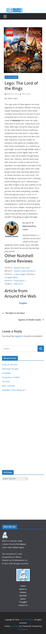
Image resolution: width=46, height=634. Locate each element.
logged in (19, 336)
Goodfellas (6, 373)
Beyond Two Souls (22, 267)
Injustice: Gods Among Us (24, 271)
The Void (5, 381)
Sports (23, 599)
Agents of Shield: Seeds (29, 319)
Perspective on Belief (11, 377)
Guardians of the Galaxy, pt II (14, 390)
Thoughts (23, 602)
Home (23, 586)
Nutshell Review (11, 77)
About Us (23, 589)
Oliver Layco (26, 94)
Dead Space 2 (20, 280)
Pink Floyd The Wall (10, 369)
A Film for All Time (9, 364)
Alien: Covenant (8, 386)
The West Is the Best (15, 313)
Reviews (23, 592)
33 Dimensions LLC (20, 560)
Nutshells (23, 595)
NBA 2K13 (18, 284)
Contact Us (23, 605)
